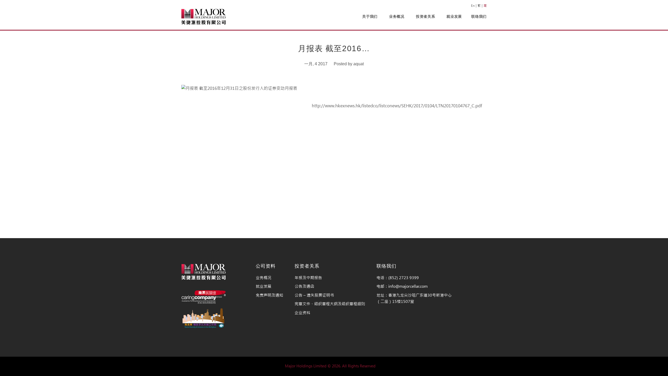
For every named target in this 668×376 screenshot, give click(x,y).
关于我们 (370, 16)
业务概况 (396, 16)
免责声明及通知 (269, 295)
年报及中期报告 (308, 277)
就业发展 (454, 16)
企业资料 (302, 312)
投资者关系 (425, 16)
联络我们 (479, 16)
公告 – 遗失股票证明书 (314, 295)
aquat (358, 64)
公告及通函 (304, 286)
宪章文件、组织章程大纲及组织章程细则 (330, 303)
